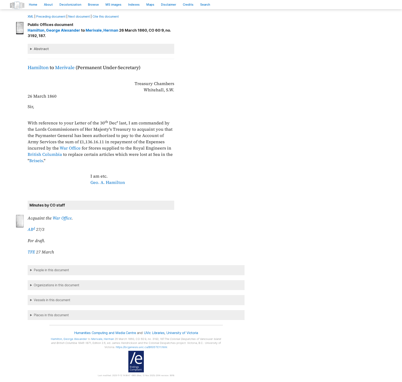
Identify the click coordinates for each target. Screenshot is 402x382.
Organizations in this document (56, 285)
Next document (79, 16)
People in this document (51, 270)
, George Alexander (54, 30)
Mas (150, 4)
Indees (134, 4)
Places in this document (51, 315)
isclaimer (168, 4)
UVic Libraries (154, 333)
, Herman (102, 30)
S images (113, 4)
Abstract (41, 49)
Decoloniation (70, 4)
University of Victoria (182, 333)
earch (205, 4)
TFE (31, 252)
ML (31, 16)
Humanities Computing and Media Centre (105, 333)
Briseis (36, 161)
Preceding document (51, 16)
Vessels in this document (52, 300)
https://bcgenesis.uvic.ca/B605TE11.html (141, 347)
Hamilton (38, 67)
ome (33, 4)
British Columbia (45, 154)
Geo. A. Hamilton (107, 182)
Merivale (65, 67)
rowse (93, 4)
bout (48, 4)
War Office (70, 148)
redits (188, 4)
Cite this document (106, 16)
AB (31, 229)
